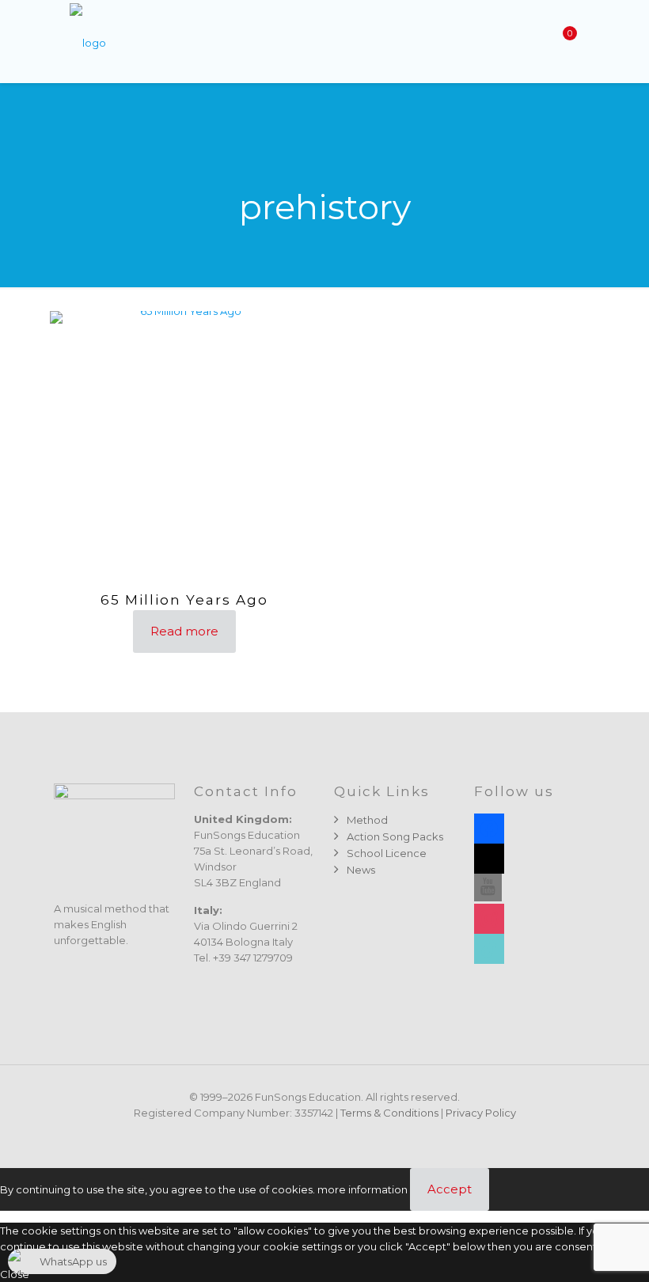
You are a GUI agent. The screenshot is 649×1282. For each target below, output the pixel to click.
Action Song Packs (395, 836)
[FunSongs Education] (88, 41)
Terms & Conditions (389, 1112)
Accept (449, 1189)
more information (362, 1189)
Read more (184, 631)
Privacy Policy (481, 1112)
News (361, 869)
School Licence (387, 853)
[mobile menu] (507, 41)
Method (367, 820)
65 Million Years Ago (184, 600)
